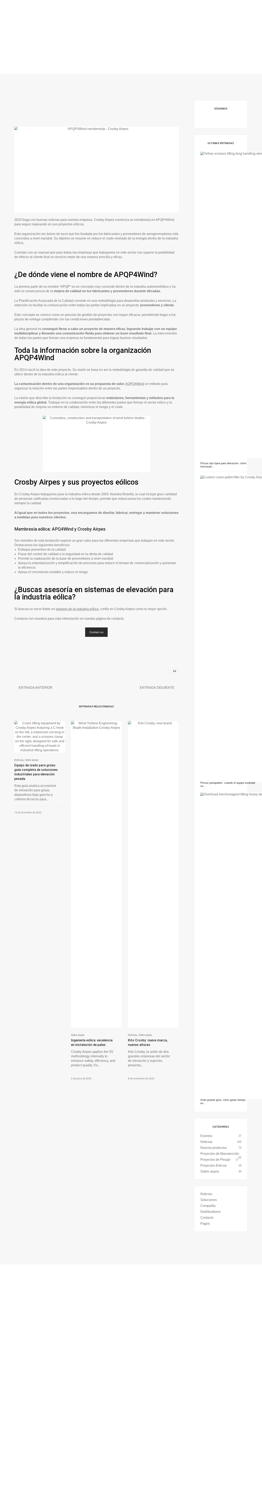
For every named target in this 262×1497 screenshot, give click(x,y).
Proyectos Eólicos (213, 1165)
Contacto (206, 1217)
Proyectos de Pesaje (215, 1159)
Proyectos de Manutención (219, 1153)
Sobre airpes (31, 760)
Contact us (96, 632)
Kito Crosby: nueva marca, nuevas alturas (148, 1042)
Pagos (205, 1223)
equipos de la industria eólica (77, 609)
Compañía (208, 1205)
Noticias (19, 760)
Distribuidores (210, 1211)
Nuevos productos (213, 1147)
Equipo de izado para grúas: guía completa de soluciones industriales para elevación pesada (36, 772)
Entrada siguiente (157, 687)
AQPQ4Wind (134, 384)
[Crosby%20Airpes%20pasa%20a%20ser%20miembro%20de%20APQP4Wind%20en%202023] (147, 671)
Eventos (206, 1136)
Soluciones (208, 1200)
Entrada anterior (35, 687)
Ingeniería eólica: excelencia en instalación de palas (92, 1042)
